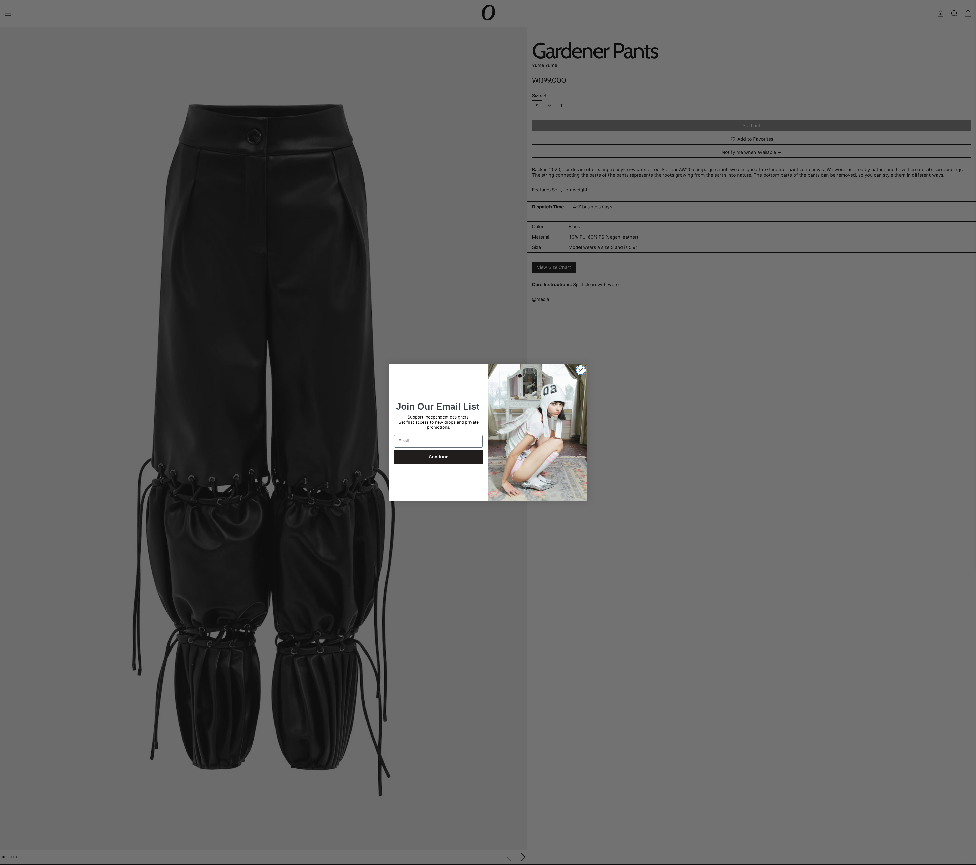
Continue (438, 456)
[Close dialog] (580, 370)
